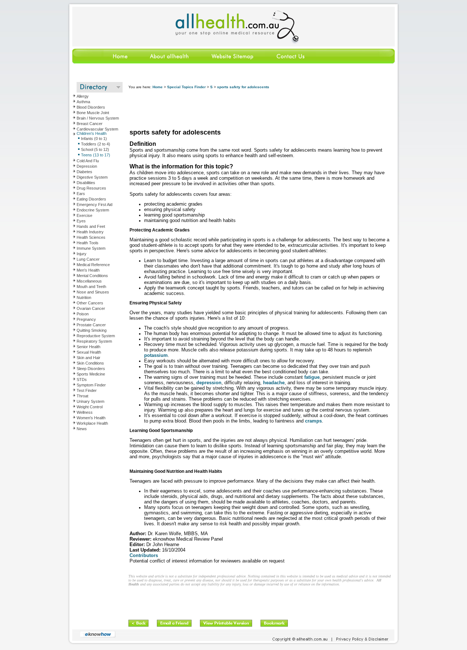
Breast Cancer (90, 123)
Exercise (84, 215)
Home (158, 87)
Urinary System (90, 401)
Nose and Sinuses (93, 292)
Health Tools (88, 243)
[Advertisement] (261, 109)
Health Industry (90, 232)
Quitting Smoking (92, 330)
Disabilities (86, 182)
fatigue (312, 377)
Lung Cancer (88, 259)
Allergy (83, 96)
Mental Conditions (92, 275)
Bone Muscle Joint (93, 112)
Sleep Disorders (91, 368)
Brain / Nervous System (98, 118)
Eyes (81, 221)
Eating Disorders (91, 199)
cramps (313, 421)
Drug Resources (91, 188)
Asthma (83, 102)
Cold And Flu (88, 161)
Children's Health (92, 133)
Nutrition (84, 297)
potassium (156, 355)
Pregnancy (86, 319)
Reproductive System (96, 336)
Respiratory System (94, 341)
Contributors (144, 555)
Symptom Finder (91, 385)
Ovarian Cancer (91, 308)
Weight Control (90, 407)
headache (274, 382)
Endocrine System (93, 210)
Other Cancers (90, 303)
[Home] (103, 62)
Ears (81, 193)
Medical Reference (93, 264)
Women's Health (91, 418)
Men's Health (88, 270)
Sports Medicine (91, 374)
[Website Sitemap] (232, 62)
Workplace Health (92, 423)
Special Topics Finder (186, 87)
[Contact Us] (290, 62)
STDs (82, 379)
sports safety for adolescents (243, 87)
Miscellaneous (89, 281)
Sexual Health (89, 352)
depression (208, 382)
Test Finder (87, 390)
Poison (83, 314)
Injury (81, 254)
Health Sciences (91, 237)
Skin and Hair (88, 357)
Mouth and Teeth (91, 286)
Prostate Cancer (91, 325)
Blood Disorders (91, 107)
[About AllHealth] (170, 62)
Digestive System (92, 177)
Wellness (85, 412)
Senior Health (88, 347)
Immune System (91, 248)
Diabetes (84, 172)
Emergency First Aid (94, 204)
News (82, 429)
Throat (82, 396)
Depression (87, 166)
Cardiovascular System (97, 129)
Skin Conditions (90, 363)
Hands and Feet (91, 226)
